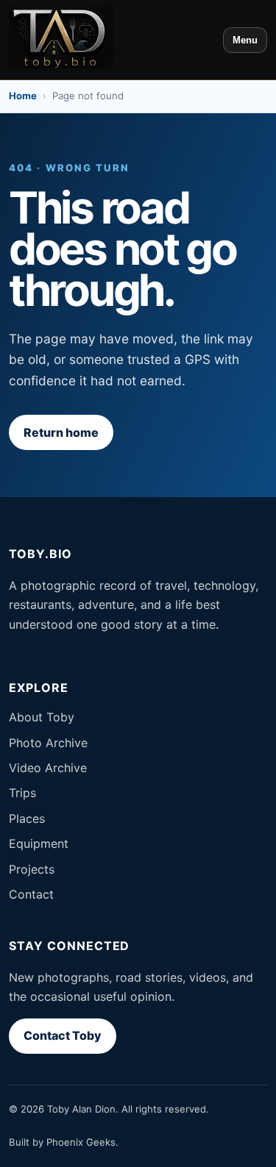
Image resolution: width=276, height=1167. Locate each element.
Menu (245, 40)
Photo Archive (48, 742)
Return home (61, 432)
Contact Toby (63, 1035)
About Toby (41, 717)
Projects (31, 869)
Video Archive (48, 767)
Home (23, 95)
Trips (22, 792)
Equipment (38, 843)
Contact (31, 894)
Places (27, 818)
